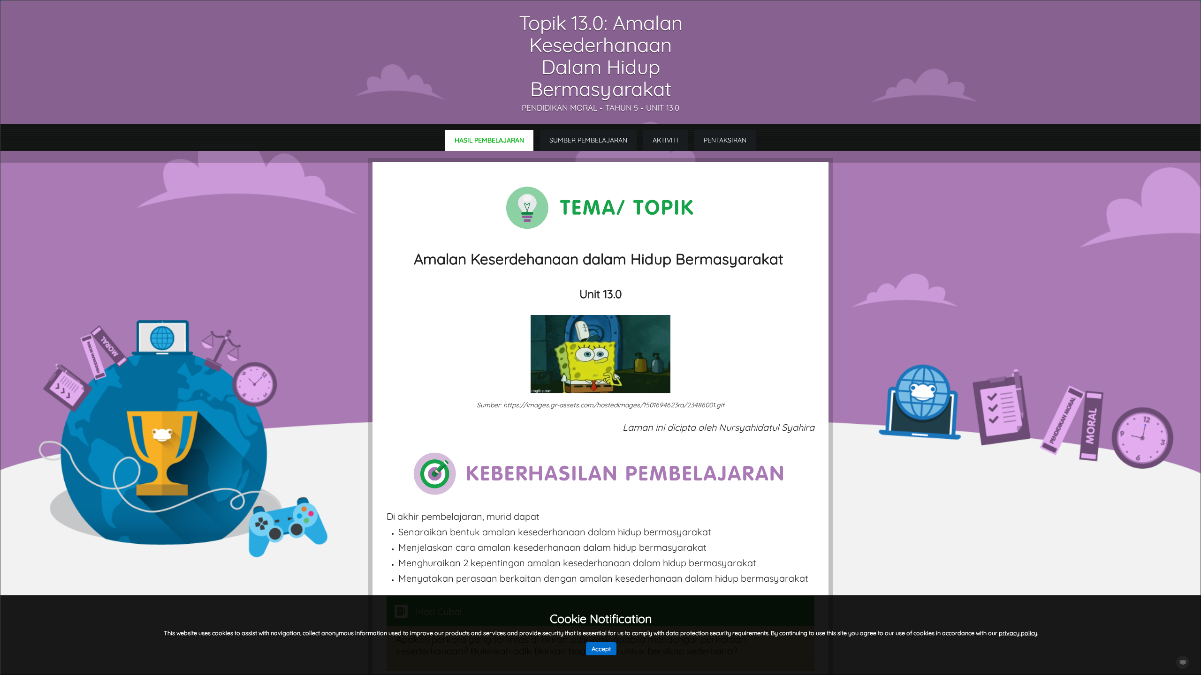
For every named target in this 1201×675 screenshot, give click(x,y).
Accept (601, 648)
